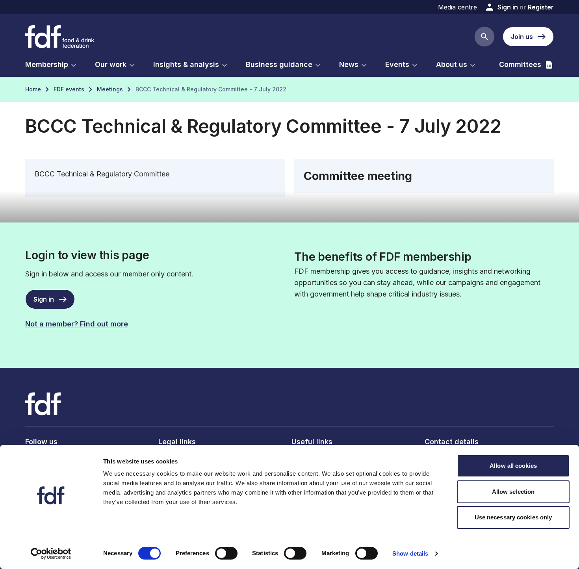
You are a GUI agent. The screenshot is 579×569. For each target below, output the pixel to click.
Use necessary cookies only (513, 517)
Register (541, 7)
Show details (410, 553)
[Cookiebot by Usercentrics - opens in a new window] (51, 554)
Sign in (507, 7)
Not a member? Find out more (76, 324)
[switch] (226, 553)
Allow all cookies (513, 465)
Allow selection (513, 491)
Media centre (457, 7)
